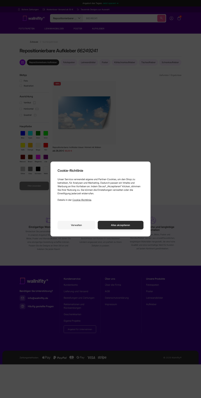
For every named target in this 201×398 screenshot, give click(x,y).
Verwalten (76, 225)
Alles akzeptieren (120, 225)
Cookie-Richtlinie (81, 199)
